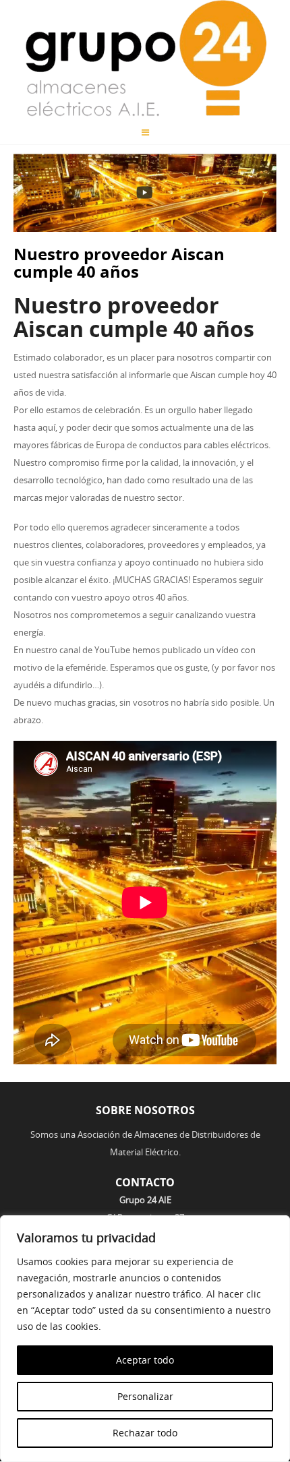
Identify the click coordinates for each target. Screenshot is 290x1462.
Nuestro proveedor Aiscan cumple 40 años (119, 263)
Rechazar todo (145, 1432)
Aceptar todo (145, 1359)
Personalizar (145, 1396)
